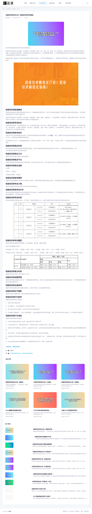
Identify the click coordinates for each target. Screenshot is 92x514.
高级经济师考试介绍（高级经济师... (43, 429)
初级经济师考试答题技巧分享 (43, 436)
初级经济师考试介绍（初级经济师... (42, 459)
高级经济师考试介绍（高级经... (15, 382)
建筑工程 (65, 511)
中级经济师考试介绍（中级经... (43, 382)
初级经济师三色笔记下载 (39, 489)
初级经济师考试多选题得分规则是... (43, 474)
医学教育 (86, 511)
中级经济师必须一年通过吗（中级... (42, 481)
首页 (4, 9)
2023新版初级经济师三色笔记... (42, 496)
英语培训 (77, 511)
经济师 (14, 9)
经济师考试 (8, 346)
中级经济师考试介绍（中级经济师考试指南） (22, 353)
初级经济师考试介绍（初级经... (70, 382)
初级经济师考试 (16, 346)
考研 (82, 511)
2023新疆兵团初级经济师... (14, 410)
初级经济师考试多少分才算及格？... (43, 451)
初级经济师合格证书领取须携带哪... (43, 444)
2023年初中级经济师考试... (42, 410)
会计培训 (8, 9)
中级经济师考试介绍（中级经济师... (42, 466)
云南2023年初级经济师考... (69, 410)
